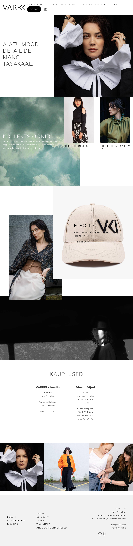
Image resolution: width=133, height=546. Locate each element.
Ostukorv (42, 517)
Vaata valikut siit (81, 241)
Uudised (87, 4)
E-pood (34, 9)
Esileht (11, 517)
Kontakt (100, 4)
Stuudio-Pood (57, 4)
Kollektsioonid (36, 4)
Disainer (74, 4)
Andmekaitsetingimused (51, 527)
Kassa (40, 520)
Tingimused (43, 524)
